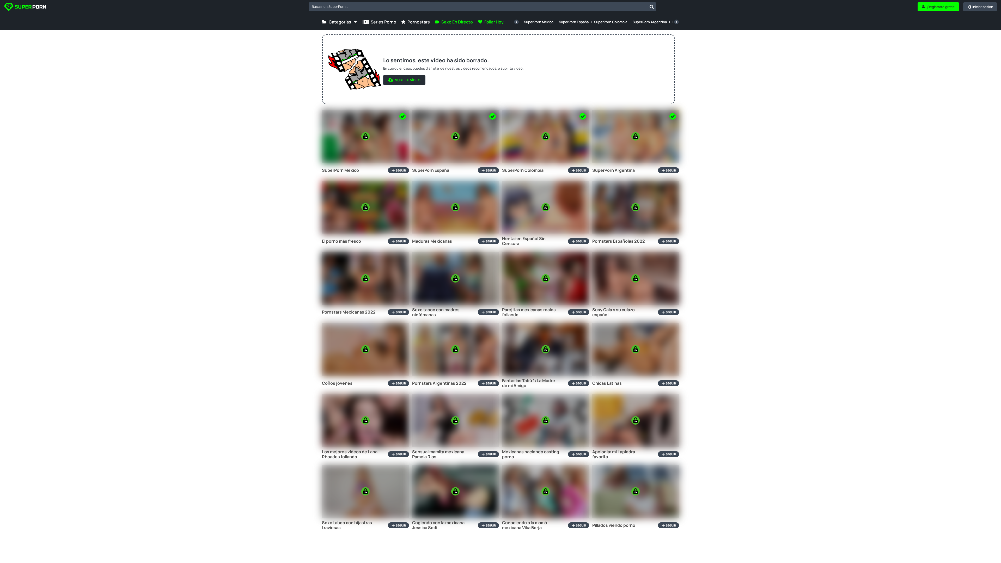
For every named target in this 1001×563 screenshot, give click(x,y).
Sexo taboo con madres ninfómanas (436, 312)
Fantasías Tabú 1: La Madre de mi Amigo (528, 383)
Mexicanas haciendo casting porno (530, 454)
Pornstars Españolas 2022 (618, 241)
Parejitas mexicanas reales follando (529, 312)
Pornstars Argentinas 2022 (439, 383)
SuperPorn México (538, 22)
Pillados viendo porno (613, 525)
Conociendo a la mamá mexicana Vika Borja (524, 525)
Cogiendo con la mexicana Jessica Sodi (438, 525)
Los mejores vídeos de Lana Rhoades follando (349, 454)
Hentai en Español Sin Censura (524, 241)
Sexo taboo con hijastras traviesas (347, 525)
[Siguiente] (676, 22)
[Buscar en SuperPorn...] (651, 6)
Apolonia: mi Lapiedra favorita (613, 454)
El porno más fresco (341, 241)
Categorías (340, 22)
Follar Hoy (494, 22)
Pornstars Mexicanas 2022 (349, 312)
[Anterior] (516, 22)
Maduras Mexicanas (432, 241)
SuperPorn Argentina (650, 22)
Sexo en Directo (457, 22)
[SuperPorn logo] (25, 7)
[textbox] (478, 6)
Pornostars (418, 22)
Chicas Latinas (607, 383)
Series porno (383, 22)
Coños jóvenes (337, 383)
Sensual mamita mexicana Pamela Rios (438, 454)
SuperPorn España (574, 22)
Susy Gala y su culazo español (613, 312)
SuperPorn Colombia (610, 22)
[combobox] (482, 6)
